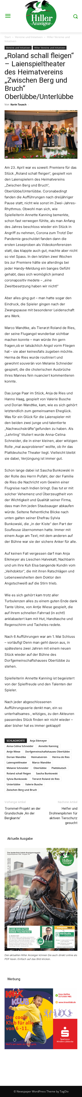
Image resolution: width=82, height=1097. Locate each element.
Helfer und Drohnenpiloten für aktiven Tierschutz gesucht (63, 815)
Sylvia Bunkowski (17, 779)
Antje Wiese (13, 751)
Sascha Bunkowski (47, 773)
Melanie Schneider (17, 768)
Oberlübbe (39, 768)
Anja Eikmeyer (38, 740)
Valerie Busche (34, 784)
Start (8, 37)
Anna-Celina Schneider (20, 746)
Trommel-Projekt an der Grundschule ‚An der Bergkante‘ (23, 813)
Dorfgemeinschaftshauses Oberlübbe (47, 751)
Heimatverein (39, 757)
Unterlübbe (13, 784)
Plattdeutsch (58, 768)
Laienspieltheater (17, 762)
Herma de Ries (60, 757)
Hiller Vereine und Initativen (49, 47)
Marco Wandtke (41, 762)
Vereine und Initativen (29, 37)
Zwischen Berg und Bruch (22, 789)
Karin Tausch (18, 104)
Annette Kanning (48, 746)
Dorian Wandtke (16, 757)
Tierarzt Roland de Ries (45, 779)
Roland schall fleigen (19, 773)
